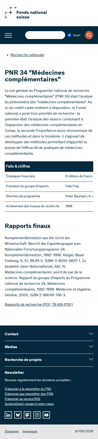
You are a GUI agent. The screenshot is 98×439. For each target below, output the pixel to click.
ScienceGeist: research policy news (29, 404)
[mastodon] (27, 415)
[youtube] (46, 415)
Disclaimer (12, 431)
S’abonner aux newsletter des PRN (29, 394)
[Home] (31, 18)
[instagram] (36, 415)
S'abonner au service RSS (22, 399)
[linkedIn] (8, 415)
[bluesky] (17, 415)
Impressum (30, 431)
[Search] (89, 35)
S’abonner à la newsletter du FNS (28, 389)
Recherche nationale (27, 55)
